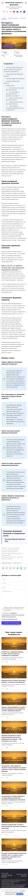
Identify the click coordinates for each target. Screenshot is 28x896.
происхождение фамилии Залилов (12, 553)
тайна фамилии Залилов (9, 557)
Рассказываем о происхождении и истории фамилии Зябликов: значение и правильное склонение (13, 798)
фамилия (20, 557)
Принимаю (20, 894)
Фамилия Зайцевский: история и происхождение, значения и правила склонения (14, 826)
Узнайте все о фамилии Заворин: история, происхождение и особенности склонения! (12, 653)
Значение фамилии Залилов (15, 78)
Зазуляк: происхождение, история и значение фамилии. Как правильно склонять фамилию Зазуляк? (13, 708)
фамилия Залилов (7, 559)
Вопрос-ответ (10, 85)
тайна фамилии (6, 555)
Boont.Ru (23, 876)
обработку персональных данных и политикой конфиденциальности (12, 614)
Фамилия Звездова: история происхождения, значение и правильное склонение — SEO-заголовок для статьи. (11, 738)
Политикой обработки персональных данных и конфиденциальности (15, 892)
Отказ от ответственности (9, 619)
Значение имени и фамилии (14, 3)
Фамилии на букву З (9, 46)
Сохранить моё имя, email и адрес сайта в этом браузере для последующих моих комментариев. (13, 609)
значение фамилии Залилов (10, 550)
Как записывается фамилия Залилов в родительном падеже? (12, 93)
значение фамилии (14, 548)
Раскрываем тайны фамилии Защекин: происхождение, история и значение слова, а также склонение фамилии (13, 768)
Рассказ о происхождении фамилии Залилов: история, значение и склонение (13, 69)
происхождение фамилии (9, 551)
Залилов (4, 548)
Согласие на (12, 614)
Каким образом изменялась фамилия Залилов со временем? (15, 108)
